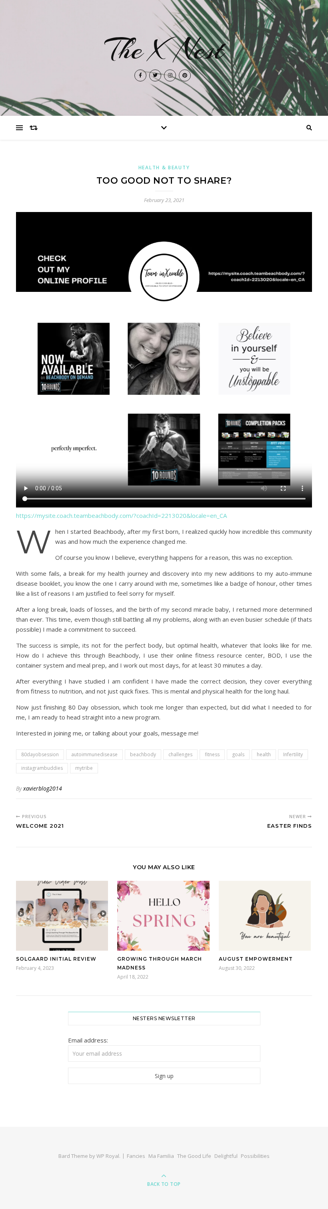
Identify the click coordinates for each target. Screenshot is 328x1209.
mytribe (84, 768)
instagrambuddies (42, 768)
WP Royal (107, 1155)
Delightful (226, 1155)
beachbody (143, 754)
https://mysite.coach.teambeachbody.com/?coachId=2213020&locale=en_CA (121, 515)
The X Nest (164, 49)
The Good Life (194, 1155)
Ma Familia (161, 1155)
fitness (212, 754)
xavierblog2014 (42, 788)
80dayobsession (40, 754)
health (264, 754)
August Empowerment (256, 959)
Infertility (293, 754)
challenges (180, 754)
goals (238, 754)
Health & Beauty (164, 167)
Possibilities (255, 1155)
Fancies (136, 1155)
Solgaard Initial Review (56, 959)
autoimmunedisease (94, 754)
